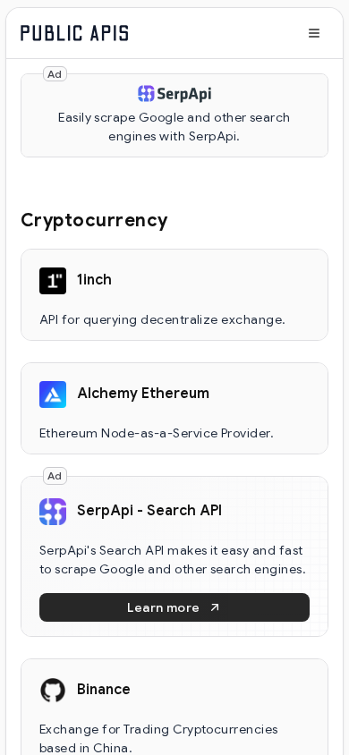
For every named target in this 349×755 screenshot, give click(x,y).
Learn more (163, 607)
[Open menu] (314, 33)
